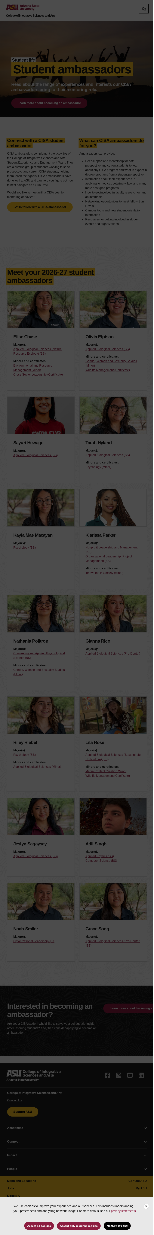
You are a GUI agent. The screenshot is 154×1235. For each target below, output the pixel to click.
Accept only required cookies (79, 1225)
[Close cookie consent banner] (146, 1206)
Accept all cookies (39, 1225)
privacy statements (123, 1211)
